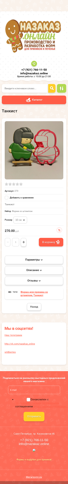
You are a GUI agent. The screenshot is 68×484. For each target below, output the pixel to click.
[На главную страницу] (33, 35)
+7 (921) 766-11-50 (34, 69)
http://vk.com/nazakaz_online (20, 343)
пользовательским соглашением (37, 403)
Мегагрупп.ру (34, 477)
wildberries (10, 352)
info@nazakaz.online (34, 73)
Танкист (38, 295)
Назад (34, 306)
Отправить (34, 416)
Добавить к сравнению (21, 197)
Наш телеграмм (13, 335)
